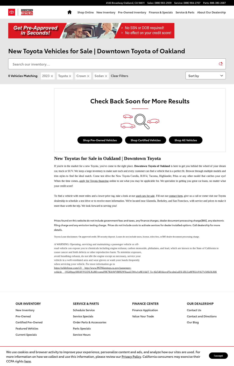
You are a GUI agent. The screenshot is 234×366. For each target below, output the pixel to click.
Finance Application (145, 310)
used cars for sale (145, 195)
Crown (81, 75)
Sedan (99, 75)
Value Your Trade (143, 316)
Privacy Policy (131, 356)
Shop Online (85, 12)
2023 (46, 75)
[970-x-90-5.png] (91, 30)
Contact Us (194, 310)
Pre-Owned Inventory (132, 12)
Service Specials (83, 316)
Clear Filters (119, 75)
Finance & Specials (161, 12)
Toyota (63, 75)
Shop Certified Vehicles (146, 140)
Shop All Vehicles (186, 140)
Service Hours (82, 334)
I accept (218, 355)
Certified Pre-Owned (29, 322)
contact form (176, 195)
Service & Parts (185, 12)
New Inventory (105, 12)
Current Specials (26, 334)
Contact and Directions (202, 316)
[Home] (13, 12)
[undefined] (117, 30)
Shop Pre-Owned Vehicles (100, 140)
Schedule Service (84, 310)
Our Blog (193, 322)
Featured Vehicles (27, 328)
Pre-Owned (23, 316)
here (27, 361)
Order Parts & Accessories (89, 322)
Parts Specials (82, 328)
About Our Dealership (211, 12)
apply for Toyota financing (94, 180)
